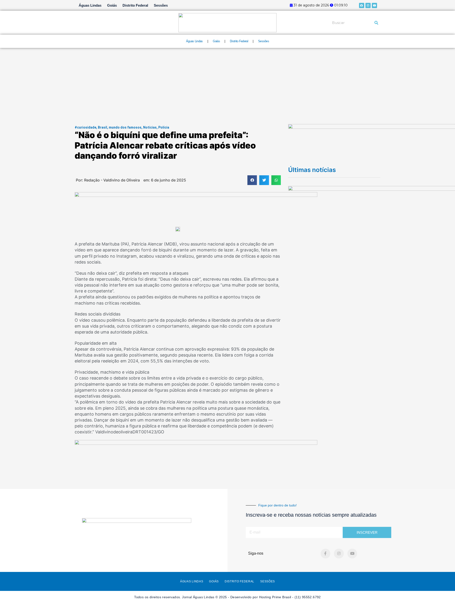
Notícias (150, 127)
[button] (252, 180)
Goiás (112, 5)
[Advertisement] (227, 83)
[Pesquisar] (376, 23)
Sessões (161, 5)
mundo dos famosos (125, 127)
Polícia (163, 127)
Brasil (102, 127)
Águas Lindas (90, 5)
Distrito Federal (135, 5)
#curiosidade (85, 127)
